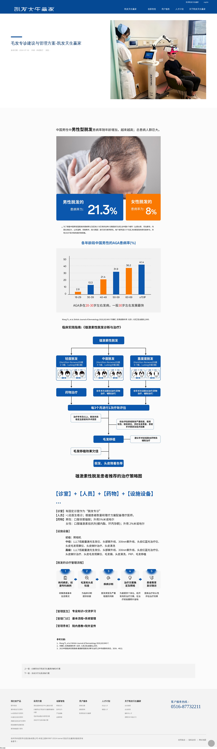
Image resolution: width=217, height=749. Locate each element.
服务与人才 (128, 713)
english (206, 2)
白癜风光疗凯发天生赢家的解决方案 (44, 711)
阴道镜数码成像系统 (17, 725)
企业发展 (128, 705)
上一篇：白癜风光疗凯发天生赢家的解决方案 (42, 668)
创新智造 (152, 9)
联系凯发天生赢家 (192, 2)
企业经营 (128, 709)
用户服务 (166, 9)
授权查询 (82, 709)
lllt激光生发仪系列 (17, 717)
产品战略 (59, 713)
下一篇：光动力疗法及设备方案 (37, 673)
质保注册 (82, 705)
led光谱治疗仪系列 (17, 713)
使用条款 (181, 740)
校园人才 (105, 709)
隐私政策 (192, 740)
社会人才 (105, 705)
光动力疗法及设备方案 (41, 720)
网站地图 (202, 740)
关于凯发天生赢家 (197, 9)
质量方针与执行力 (131, 717)
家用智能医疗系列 (17, 729)
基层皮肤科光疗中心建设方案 (43, 705)
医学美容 (14, 705)
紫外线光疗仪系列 (17, 709)
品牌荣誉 (59, 717)
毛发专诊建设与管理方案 (42, 716)
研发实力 (59, 705)
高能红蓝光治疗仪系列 (18, 721)
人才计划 (179, 9)
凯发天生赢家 (34, 9)
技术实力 (59, 709)
